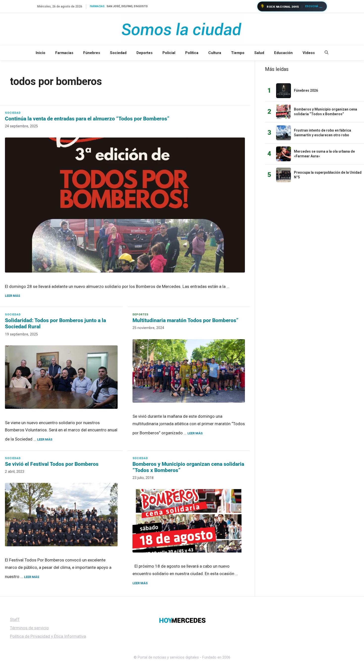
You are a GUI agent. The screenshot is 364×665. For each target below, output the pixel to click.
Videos (309, 53)
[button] (326, 52)
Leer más (12, 296)
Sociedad (118, 53)
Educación (283, 53)
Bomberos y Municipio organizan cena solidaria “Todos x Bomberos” (188, 467)
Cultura (214, 53)
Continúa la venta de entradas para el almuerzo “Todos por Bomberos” (87, 119)
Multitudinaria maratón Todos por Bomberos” (185, 320)
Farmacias (64, 53)
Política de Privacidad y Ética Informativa (48, 636)
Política (191, 53)
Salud (259, 53)
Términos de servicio (29, 627)
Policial (168, 53)
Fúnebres (91, 53)
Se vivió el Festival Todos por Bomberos (52, 464)
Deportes (144, 53)
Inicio (40, 53)
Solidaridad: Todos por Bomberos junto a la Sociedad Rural (55, 323)
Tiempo (237, 53)
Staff (15, 619)
